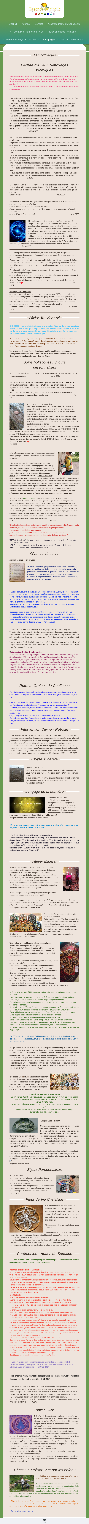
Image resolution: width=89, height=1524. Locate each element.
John (28, 1077)
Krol (22, 1077)
